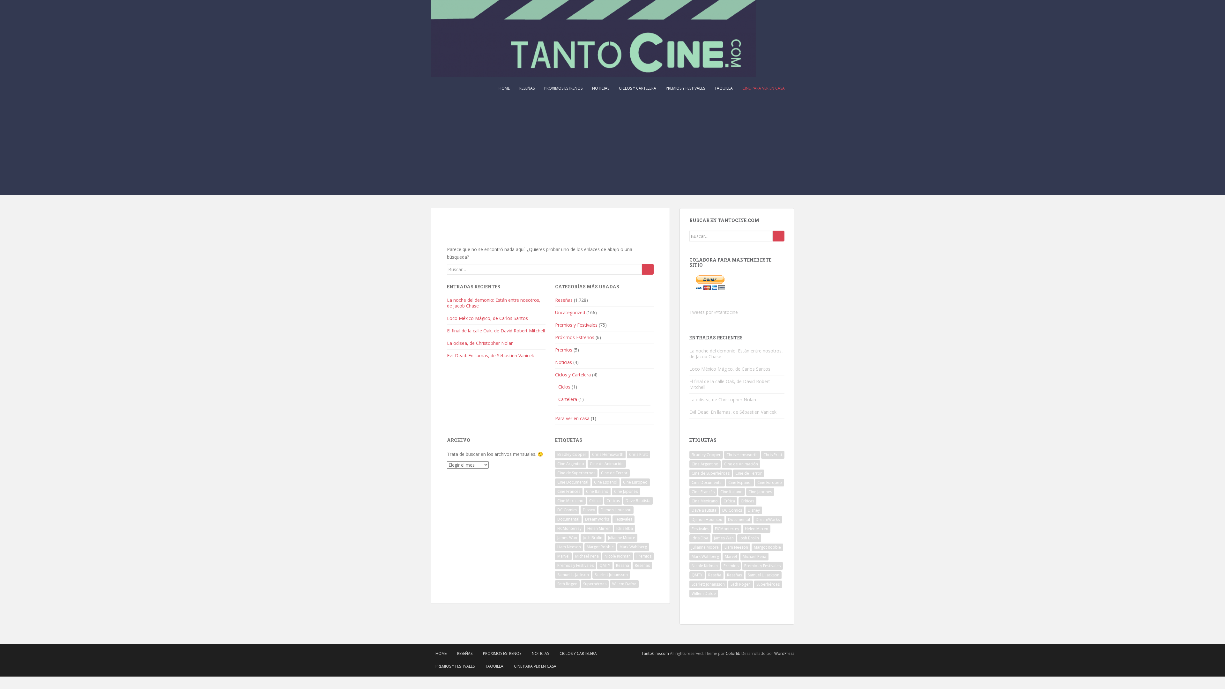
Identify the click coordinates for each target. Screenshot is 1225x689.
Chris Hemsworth (607, 454)
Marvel (563, 556)
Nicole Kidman (618, 556)
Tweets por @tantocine (713, 312)
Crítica (595, 500)
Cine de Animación (607, 463)
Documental (568, 519)
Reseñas (564, 300)
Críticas (613, 500)
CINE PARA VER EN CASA (763, 88)
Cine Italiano (597, 491)
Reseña (622, 565)
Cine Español (605, 482)
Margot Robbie (600, 547)
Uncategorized (570, 312)
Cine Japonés (626, 491)
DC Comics (567, 510)
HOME (504, 88)
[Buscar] (648, 269)
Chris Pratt (638, 454)
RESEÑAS (527, 88)
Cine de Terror (614, 473)
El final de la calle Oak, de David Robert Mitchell (496, 331)
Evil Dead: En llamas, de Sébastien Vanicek (490, 355)
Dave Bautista (638, 500)
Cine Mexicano (570, 500)
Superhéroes (594, 584)
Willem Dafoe (624, 584)
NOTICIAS (600, 88)
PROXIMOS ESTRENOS (563, 88)
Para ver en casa (572, 418)
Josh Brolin (592, 537)
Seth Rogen (567, 584)
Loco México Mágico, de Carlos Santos (487, 318)
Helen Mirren (599, 528)
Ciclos (564, 387)
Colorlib (733, 653)
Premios (563, 350)
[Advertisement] (612, 147)
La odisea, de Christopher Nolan (480, 343)
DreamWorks (597, 519)
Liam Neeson (569, 547)
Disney (589, 510)
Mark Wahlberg (633, 547)
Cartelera (567, 399)
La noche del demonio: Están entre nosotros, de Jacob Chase (493, 303)
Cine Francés (568, 491)
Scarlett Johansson (611, 574)
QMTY (604, 565)
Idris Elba (624, 528)
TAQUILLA (724, 88)
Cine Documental (572, 482)
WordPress (784, 653)
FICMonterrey (569, 528)
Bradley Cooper (571, 454)
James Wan (567, 537)
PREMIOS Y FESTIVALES (685, 88)
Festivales (623, 519)
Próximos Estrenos (574, 337)
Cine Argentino (570, 463)
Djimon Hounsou (616, 510)
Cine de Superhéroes (576, 473)
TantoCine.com (655, 653)
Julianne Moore (621, 537)
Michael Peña (587, 556)
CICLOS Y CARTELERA (637, 88)
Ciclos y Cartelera (573, 375)
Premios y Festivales (576, 325)
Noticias (563, 362)
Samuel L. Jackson (573, 574)
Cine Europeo (635, 482)
